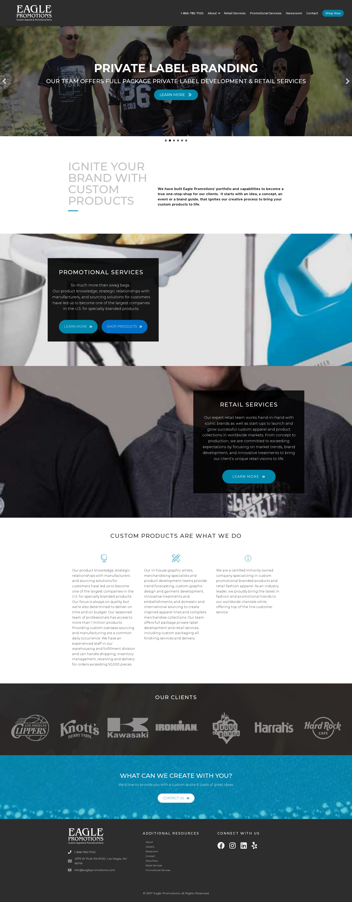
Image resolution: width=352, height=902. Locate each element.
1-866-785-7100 (192, 13)
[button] (219, 13)
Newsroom (294, 13)
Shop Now (333, 13)
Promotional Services (266, 13)
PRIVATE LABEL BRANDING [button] (170, 140)
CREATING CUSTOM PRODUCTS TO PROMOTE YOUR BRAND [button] (166, 140)
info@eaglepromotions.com (94, 868)
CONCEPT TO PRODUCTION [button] (174, 140)
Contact (312, 13)
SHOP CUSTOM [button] (182, 140)
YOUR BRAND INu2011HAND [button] (178, 140)
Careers (150, 844)
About (212, 13)
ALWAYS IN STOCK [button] (186, 140)
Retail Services (235, 13)
